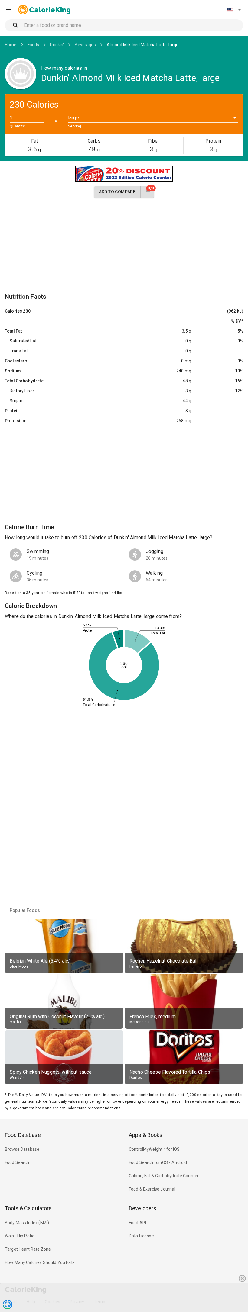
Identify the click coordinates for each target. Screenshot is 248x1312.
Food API (137, 1222)
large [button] (73, 118)
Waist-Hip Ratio (19, 1235)
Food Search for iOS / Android (158, 1162)
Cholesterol (17, 361)
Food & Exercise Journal (152, 1189)
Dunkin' (57, 44)
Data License (141, 1235)
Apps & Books (146, 1135)
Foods (33, 44)
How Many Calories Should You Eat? (40, 1262)
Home (11, 44)
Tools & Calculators (28, 1208)
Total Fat (13, 331)
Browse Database (22, 1149)
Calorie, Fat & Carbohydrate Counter (164, 1175)
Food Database (23, 1135)
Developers (142, 1208)
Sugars (17, 400)
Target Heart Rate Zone (28, 1249)
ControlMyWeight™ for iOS (154, 1149)
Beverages (85, 44)
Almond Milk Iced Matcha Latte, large (142, 44)
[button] (234, 9)
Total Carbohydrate (24, 380)
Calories (13, 311)
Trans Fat (19, 351)
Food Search (17, 1162)
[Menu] (8, 9)
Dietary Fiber (22, 390)
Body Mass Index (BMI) (27, 1222)
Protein (12, 410)
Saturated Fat (23, 341)
